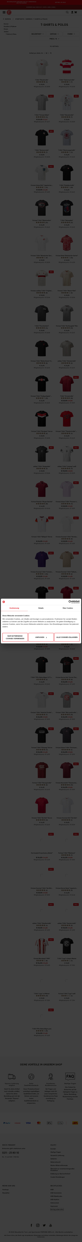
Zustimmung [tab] (14, 608)
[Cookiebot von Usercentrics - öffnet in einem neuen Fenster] (70, 601)
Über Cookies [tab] (68, 608)
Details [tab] (41, 608)
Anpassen (39, 637)
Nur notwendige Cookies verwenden (15, 637)
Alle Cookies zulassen (67, 637)
